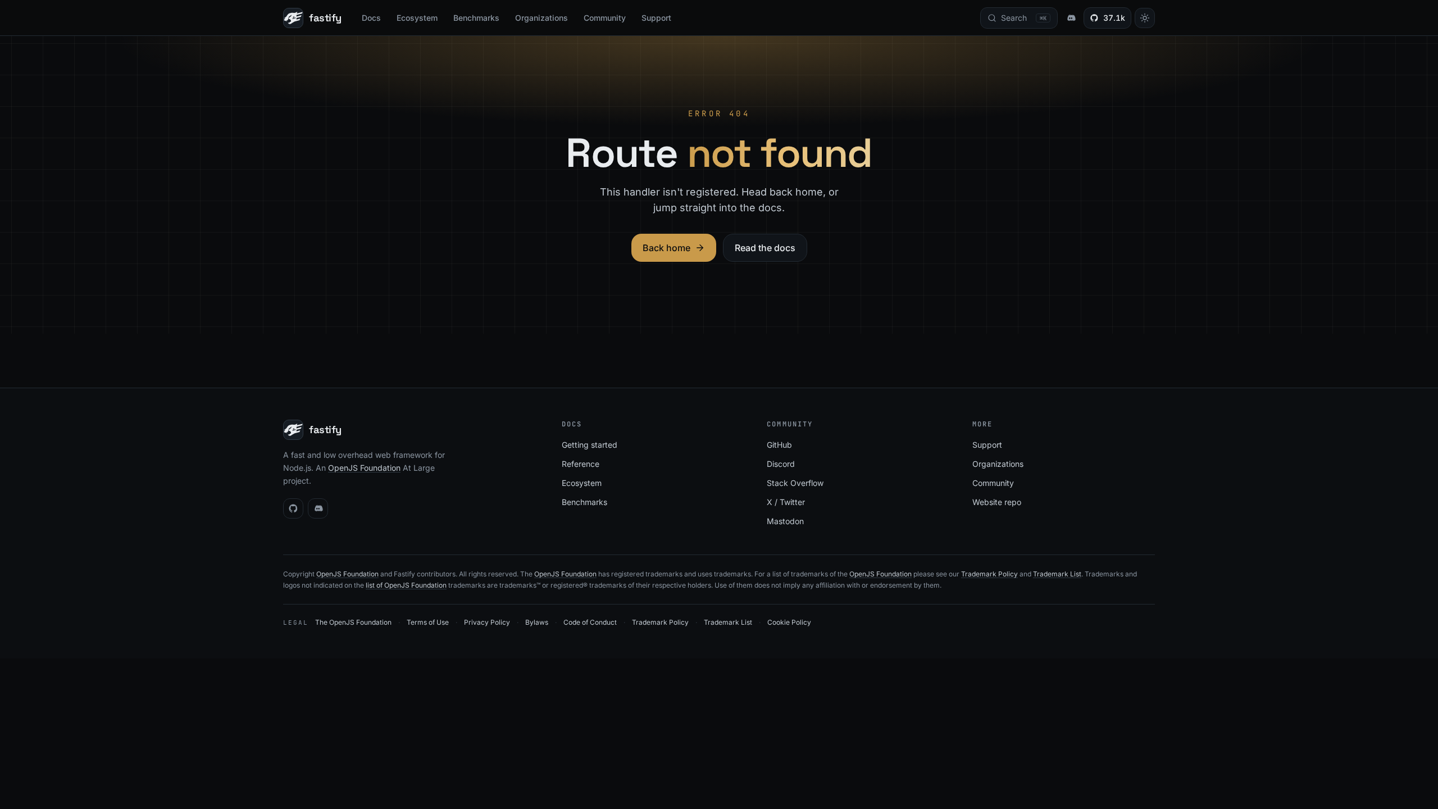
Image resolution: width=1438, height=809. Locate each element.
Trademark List (1057, 574)
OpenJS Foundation (364, 467)
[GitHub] (293, 508)
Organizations (541, 17)
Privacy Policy (487, 622)
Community (605, 17)
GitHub (779, 444)
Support (656, 17)
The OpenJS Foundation (353, 622)
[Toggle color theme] (1145, 18)
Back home (666, 247)
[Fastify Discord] (1070, 18)
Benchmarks (476, 17)
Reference (580, 464)
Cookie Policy (789, 622)
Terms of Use (428, 622)
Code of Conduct (590, 622)
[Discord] (318, 508)
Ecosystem (417, 17)
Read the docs (765, 247)
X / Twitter (786, 502)
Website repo (996, 502)
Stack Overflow (795, 483)
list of (375, 585)
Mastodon (785, 521)
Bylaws (536, 622)
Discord (781, 464)
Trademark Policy (989, 574)
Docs (371, 17)
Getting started (589, 444)
